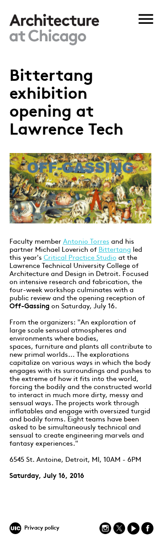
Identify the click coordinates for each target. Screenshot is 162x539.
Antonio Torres (86, 242)
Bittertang (115, 250)
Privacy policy (41, 528)
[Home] (54, 43)
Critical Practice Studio (80, 258)
